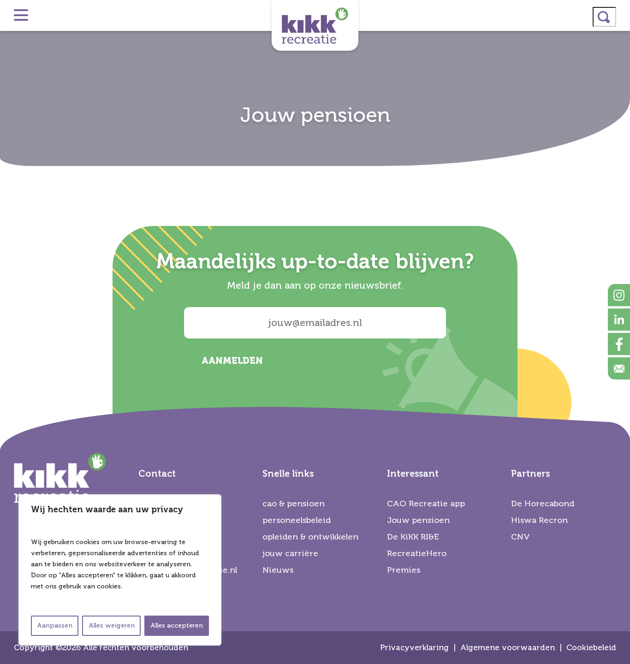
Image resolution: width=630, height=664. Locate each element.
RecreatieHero (416, 553)
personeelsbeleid (296, 520)
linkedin (619, 319)
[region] (119, 570)
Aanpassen (54, 625)
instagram (619, 295)
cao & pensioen (293, 503)
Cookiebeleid (591, 647)
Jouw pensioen (418, 520)
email (619, 368)
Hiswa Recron (539, 520)
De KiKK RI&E (413, 536)
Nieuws (277, 570)
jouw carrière (290, 553)
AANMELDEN (232, 361)
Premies (403, 570)
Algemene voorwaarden (507, 647)
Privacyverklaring (414, 647)
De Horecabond (542, 503)
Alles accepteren (176, 625)
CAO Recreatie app (426, 503)
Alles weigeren (112, 625)
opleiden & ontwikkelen (310, 536)
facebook (619, 344)
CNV (520, 536)
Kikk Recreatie (315, 25)
